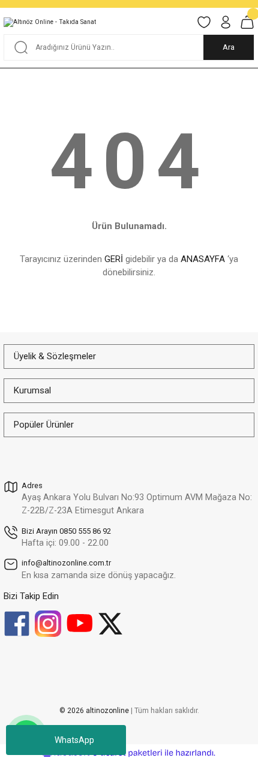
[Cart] (247, 22)
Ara (229, 47)
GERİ (113, 259)
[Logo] (50, 22)
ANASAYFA (203, 259)
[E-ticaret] (127, 752)
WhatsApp (74, 740)
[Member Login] (225, 22)
